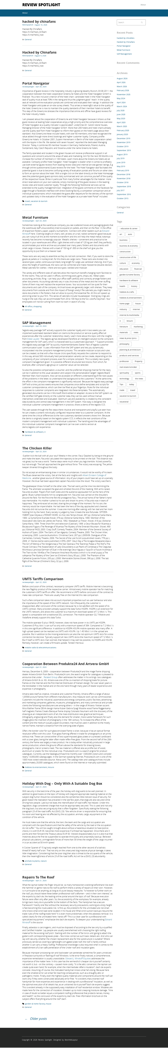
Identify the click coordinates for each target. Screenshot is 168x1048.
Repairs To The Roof (38, 877)
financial (138, 269)
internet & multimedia (129, 315)
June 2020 (121, 114)
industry (123, 309)
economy (136, 263)
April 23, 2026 (41, 326)
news (136, 332)
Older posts (38, 1019)
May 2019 (121, 166)
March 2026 (122, 86)
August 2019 (122, 154)
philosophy (124, 344)
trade (122, 390)
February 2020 (123, 130)
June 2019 (121, 162)
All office (28, 306)
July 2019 (120, 158)
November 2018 (123, 178)
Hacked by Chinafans (39, 52)
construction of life (128, 257)
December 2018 (123, 174)
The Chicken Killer (37, 448)
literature (124, 326)
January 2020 (122, 134)
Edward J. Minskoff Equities (78, 958)
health (122, 286)
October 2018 (122, 182)
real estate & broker (128, 367)
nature (44, 861)
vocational (124, 401)
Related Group (50, 677)
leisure (51, 767)
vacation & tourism (39, 201)
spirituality (124, 373)
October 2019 (122, 146)
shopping (37, 306)
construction (125, 251)
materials (124, 332)
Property (138, 361)
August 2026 (122, 78)
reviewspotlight (28, 87)
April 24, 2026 (41, 221)
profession (124, 361)
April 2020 (121, 122)
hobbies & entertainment (36, 767)
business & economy (129, 246)
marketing (138, 326)
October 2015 (122, 198)
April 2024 (121, 102)
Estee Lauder (33, 338)
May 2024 (121, 98)
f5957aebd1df (27, 25)
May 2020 (121, 118)
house (48, 1003)
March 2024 (122, 106)
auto (130, 234)
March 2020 (122, 126)
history (134, 286)
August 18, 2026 (41, 25)
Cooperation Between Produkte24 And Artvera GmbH (65, 663)
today (131, 384)
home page (124, 303)
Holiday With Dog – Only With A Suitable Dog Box (62, 783)
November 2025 (123, 94)
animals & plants (32, 861)
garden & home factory (35, 1003)
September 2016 (124, 194)
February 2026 (123, 90)
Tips (121, 384)
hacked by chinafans (39, 21)
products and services (129, 355)
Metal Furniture (35, 217)
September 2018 (124, 186)
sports (137, 373)
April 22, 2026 (41, 582)
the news (139, 378)
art (121, 234)
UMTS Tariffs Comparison (42, 579)
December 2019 (123, 138)
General (28, 39)
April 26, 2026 (41, 87)
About (143, 4)
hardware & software (34, 432)
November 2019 (123, 142)
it (45, 432)
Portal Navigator (35, 83)
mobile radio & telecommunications (40, 647)
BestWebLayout (71, 1040)
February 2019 (123, 170)
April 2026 (121, 82)
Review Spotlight (41, 4)
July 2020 (120, 110)
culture (123, 263)
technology (124, 378)
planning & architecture (130, 349)
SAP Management (36, 322)
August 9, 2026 (40, 56)
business (123, 240)
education (124, 269)
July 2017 (120, 190)
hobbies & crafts (127, 292)
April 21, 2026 (41, 667)
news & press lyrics (128, 338)
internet (136, 309)
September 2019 (124, 150)
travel (27, 201)
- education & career (129, 228)
